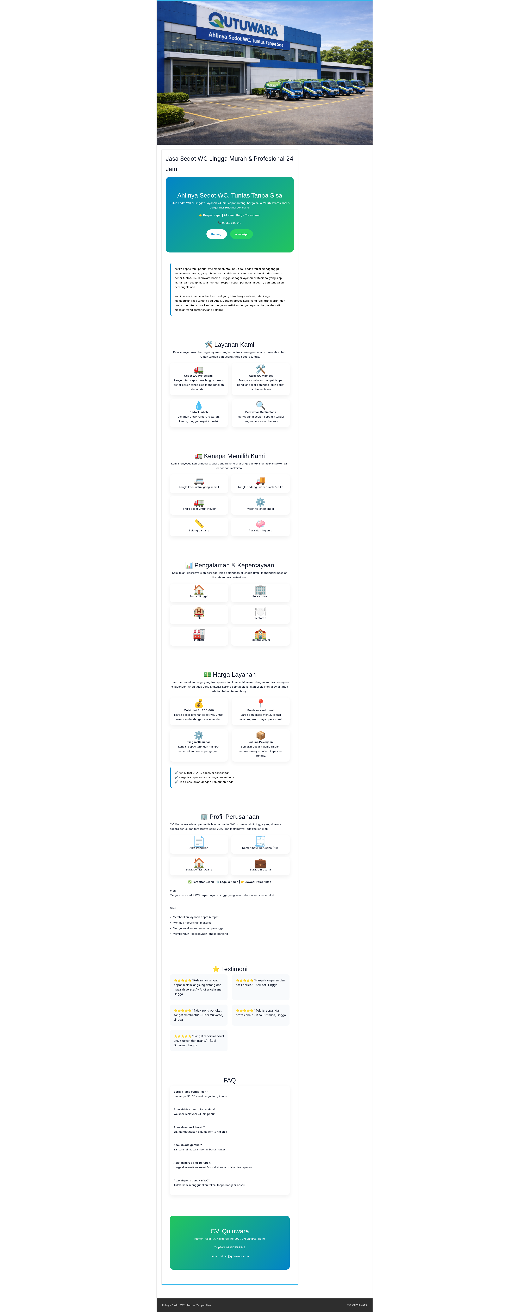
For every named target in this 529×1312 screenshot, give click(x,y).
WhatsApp (241, 234)
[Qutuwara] (265, 73)
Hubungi (216, 234)
